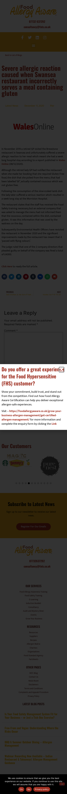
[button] (61, 369)
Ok (21, 789)
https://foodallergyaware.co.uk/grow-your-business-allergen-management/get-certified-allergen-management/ (32, 415)
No (28, 789)
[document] (33, 397)
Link (54, 424)
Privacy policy (42, 789)
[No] (62, 784)
